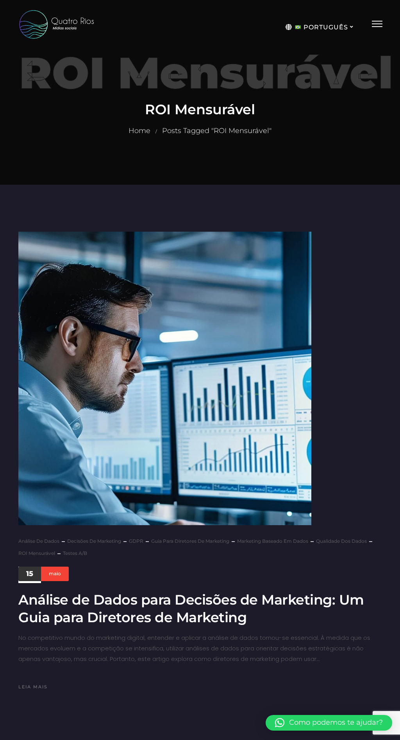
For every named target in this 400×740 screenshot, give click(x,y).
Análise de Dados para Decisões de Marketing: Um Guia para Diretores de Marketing (191, 608)
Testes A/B (75, 553)
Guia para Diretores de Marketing (190, 541)
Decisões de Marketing (94, 541)
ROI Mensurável (36, 553)
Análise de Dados (38, 541)
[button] (329, 723)
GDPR (136, 541)
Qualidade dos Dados (341, 541)
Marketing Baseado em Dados (272, 541)
